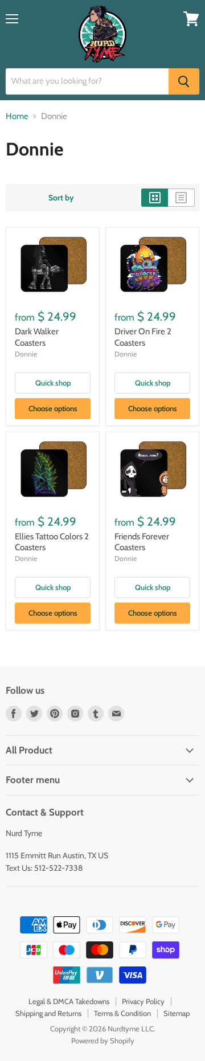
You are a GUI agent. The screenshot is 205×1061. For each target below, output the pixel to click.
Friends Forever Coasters (141, 542)
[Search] (184, 81)
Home (17, 116)
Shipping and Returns (48, 1013)
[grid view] (154, 198)
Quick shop (53, 382)
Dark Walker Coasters (37, 337)
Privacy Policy (143, 1001)
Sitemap (176, 1013)
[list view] (181, 198)
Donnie (26, 354)
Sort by (61, 197)
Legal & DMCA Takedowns (68, 1001)
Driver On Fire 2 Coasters (142, 337)
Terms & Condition (122, 1013)
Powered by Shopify (102, 1040)
